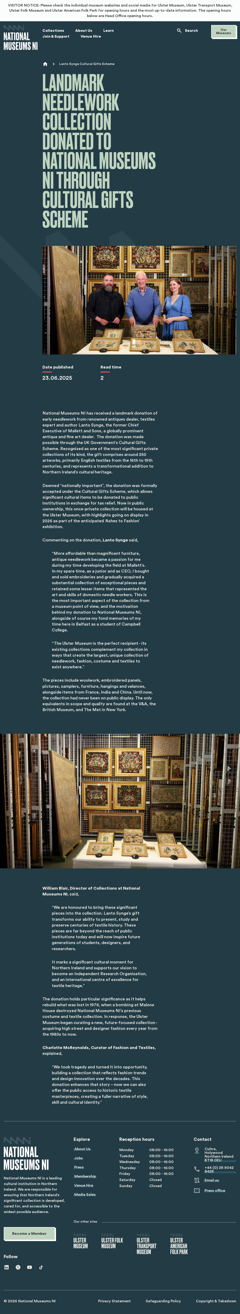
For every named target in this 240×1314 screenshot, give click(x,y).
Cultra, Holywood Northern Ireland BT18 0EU (219, 1154)
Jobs (78, 1158)
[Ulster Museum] (81, 1241)
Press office (215, 1190)
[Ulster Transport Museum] (147, 1244)
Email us (212, 1180)
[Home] (21, 37)
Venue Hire (83, 1185)
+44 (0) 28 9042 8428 (219, 1169)
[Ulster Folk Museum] (112, 1241)
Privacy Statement (114, 1301)
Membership (85, 1176)
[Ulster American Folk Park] (179, 1244)
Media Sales (85, 1194)
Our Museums (223, 31)
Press (79, 1167)
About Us (82, 1149)
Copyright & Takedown (216, 1301)
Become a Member (29, 1233)
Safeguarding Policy (163, 1301)
